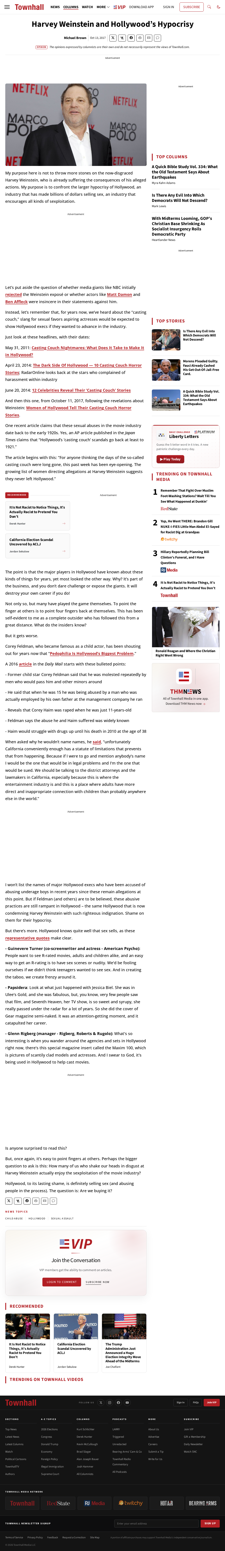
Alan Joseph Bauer (88, 1459)
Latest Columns (14, 1444)
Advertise (153, 1437)
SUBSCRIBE (191, 7)
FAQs (196, 1402)
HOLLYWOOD (37, 1218)
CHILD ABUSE (14, 1218)
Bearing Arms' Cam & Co (127, 1452)
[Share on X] (112, 38)
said (97, 741)
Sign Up (210, 1523)
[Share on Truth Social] (122, 38)
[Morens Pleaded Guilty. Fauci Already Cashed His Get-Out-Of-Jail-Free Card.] (166, 370)
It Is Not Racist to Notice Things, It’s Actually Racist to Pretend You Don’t (27, 1350)
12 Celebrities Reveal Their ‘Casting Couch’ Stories (81, 390)
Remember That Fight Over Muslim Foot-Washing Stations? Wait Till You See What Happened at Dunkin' (188, 496)
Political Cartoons (15, 1459)
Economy (46, 1452)
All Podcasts (119, 1472)
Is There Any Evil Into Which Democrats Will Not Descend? (179, 198)
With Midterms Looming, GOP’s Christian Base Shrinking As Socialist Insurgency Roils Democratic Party (182, 226)
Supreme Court (50, 1474)
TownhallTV (12, 1467)
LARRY (116, 1429)
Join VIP (211, 1402)
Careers (152, 1444)
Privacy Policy (35, 1537)
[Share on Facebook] (131, 38)
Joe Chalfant (112, 1367)
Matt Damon (119, 294)
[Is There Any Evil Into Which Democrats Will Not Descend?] (166, 340)
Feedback (52, 1537)
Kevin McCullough (87, 1444)
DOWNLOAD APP (141, 7)
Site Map (95, 1537)
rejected (13, 294)
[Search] (209, 7)
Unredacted (119, 1444)
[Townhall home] (20, 1403)
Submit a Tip (155, 1452)
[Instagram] (109, 1402)
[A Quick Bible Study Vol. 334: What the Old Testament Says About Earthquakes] (166, 400)
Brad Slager (84, 1452)
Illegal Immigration (52, 1467)
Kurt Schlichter (85, 1429)
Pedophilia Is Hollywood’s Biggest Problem (92, 653)
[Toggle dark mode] (219, 7)
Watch (9, 1452)
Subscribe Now (97, 1282)
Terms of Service (14, 1537)
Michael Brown (75, 38)
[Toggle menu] (7, 7)
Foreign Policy (49, 1459)
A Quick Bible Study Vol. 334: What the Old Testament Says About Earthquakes (185, 172)
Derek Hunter (17, 1367)
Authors (10, 1474)
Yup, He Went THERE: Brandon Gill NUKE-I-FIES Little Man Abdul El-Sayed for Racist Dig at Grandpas (190, 527)
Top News (10, 1429)
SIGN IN (168, 7)
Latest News (12, 1437)
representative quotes (27, 938)
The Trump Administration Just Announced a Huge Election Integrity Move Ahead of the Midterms (123, 1353)
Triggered (118, 1437)
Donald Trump (49, 1444)
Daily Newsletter (193, 1444)
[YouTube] (127, 1402)
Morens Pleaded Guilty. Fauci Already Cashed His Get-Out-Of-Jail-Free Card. (201, 367)
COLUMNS (70, 7)
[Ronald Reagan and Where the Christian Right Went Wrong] (186, 626)
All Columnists (85, 1474)
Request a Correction (74, 1537)
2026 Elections (49, 1429)
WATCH (87, 7)
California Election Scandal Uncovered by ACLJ (74, 1348)
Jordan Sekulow (66, 1367)
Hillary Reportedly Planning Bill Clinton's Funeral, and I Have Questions (185, 557)
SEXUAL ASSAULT (62, 1218)
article (25, 664)
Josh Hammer (85, 1467)
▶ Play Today (170, 459)
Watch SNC (190, 1452)
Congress (46, 1437)
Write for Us (155, 1459)
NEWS (55, 7)
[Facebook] (118, 1402)
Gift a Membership (194, 1437)
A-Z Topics (48, 1419)
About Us (153, 1429)
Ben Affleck (16, 301)
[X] (100, 1402)
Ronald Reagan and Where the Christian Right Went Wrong (185, 653)
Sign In (181, 1402)
